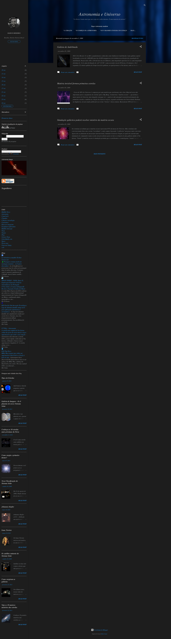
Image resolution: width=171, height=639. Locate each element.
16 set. (4, 85)
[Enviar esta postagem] (77, 73)
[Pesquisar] (144, 5)
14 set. (4, 77)
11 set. (4, 74)
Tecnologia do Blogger (101, 630)
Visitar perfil (14, 41)
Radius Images (104, 634)
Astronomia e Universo (99, 14)
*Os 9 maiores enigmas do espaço (113, 30)
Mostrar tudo (137, 38)
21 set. (4, 92)
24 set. (4, 103)
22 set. (4, 96)
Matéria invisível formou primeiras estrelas (76, 83)
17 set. (4, 88)
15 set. (4, 81)
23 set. (4, 99)
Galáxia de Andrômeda (67, 46)
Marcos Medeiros (14, 33)
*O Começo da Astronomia (86, 30)
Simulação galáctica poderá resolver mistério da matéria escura (85, 119)
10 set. (4, 70)
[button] (141, 46)
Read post (138, 72)
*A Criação (67, 30)
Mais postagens (99, 154)
